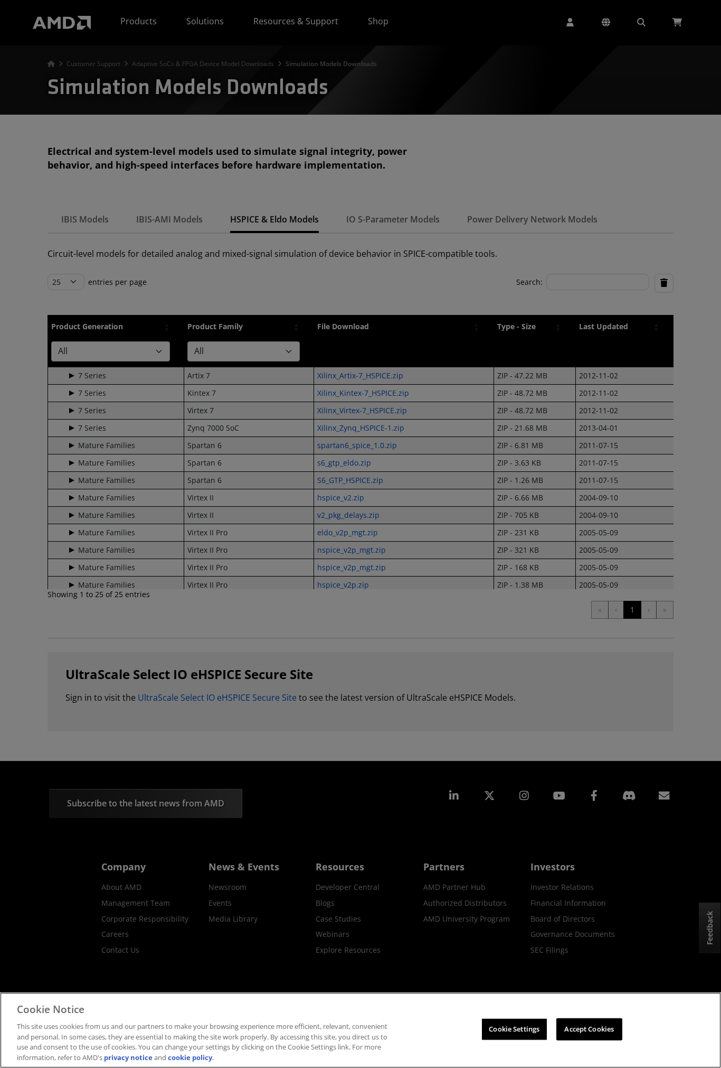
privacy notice (128, 1057)
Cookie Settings (514, 1029)
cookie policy (190, 1057)
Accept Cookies (589, 1029)
